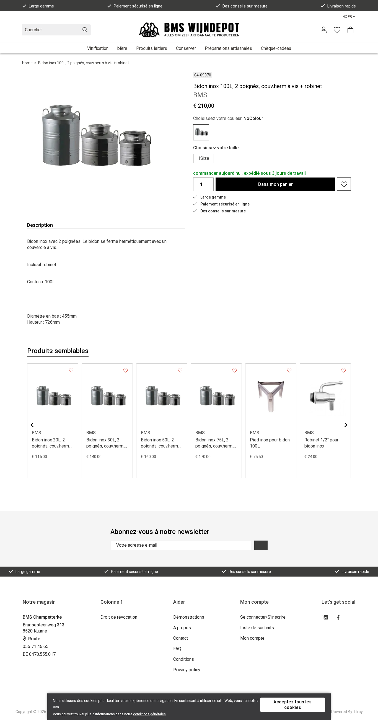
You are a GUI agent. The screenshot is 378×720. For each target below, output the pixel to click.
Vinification (97, 48)
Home (27, 63)
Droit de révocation (118, 617)
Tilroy (358, 711)
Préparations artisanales (228, 48)
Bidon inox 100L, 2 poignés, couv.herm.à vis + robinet (83, 63)
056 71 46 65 (35, 646)
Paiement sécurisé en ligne (138, 6)
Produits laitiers (151, 48)
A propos (182, 627)
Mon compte (252, 638)
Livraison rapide (341, 6)
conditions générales (149, 714)
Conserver (186, 48)
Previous (36, 424)
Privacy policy (186, 669)
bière (122, 48)
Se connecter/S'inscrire (263, 617)
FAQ (177, 648)
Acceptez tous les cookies (292, 704)
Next (341, 424)
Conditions (183, 659)
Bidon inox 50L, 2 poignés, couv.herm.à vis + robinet (161, 443)
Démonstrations (188, 617)
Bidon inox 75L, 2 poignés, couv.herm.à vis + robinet (215, 443)
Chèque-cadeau (276, 48)
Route (33, 638)
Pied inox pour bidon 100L (270, 443)
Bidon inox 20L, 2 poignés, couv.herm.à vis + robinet (52, 443)
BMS (36, 432)
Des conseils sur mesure (245, 6)
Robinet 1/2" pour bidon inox (321, 443)
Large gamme (41, 6)
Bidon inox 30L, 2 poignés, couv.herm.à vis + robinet (106, 443)
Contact (180, 638)
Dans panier (275, 184)
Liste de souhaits (257, 627)
